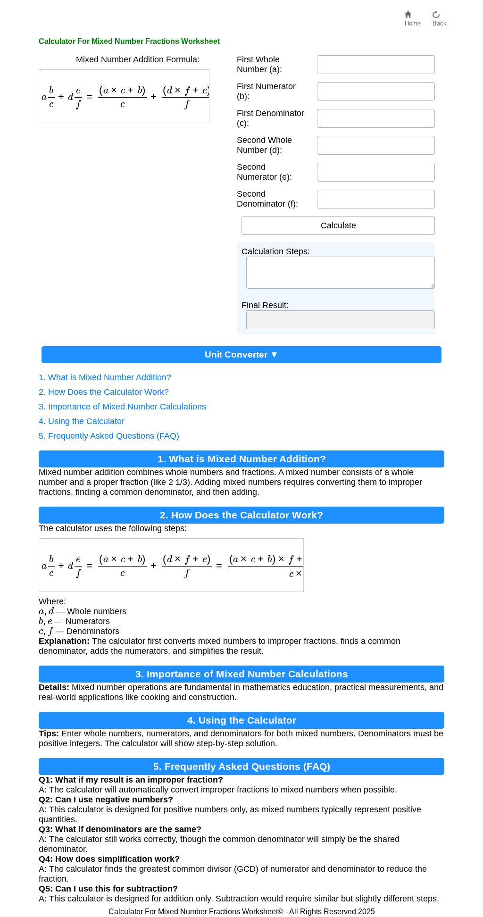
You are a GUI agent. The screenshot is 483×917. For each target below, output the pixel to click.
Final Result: (265, 305)
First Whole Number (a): (259, 64)
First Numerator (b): (266, 91)
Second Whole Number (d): (264, 145)
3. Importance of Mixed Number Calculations (122, 406)
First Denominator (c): (270, 118)
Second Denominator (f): (267, 198)
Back (440, 21)
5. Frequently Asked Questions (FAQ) (109, 436)
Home (413, 21)
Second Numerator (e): (264, 172)
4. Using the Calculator (82, 421)
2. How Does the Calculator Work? (104, 392)
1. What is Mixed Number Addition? (105, 377)
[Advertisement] (133, 194)
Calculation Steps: (276, 251)
